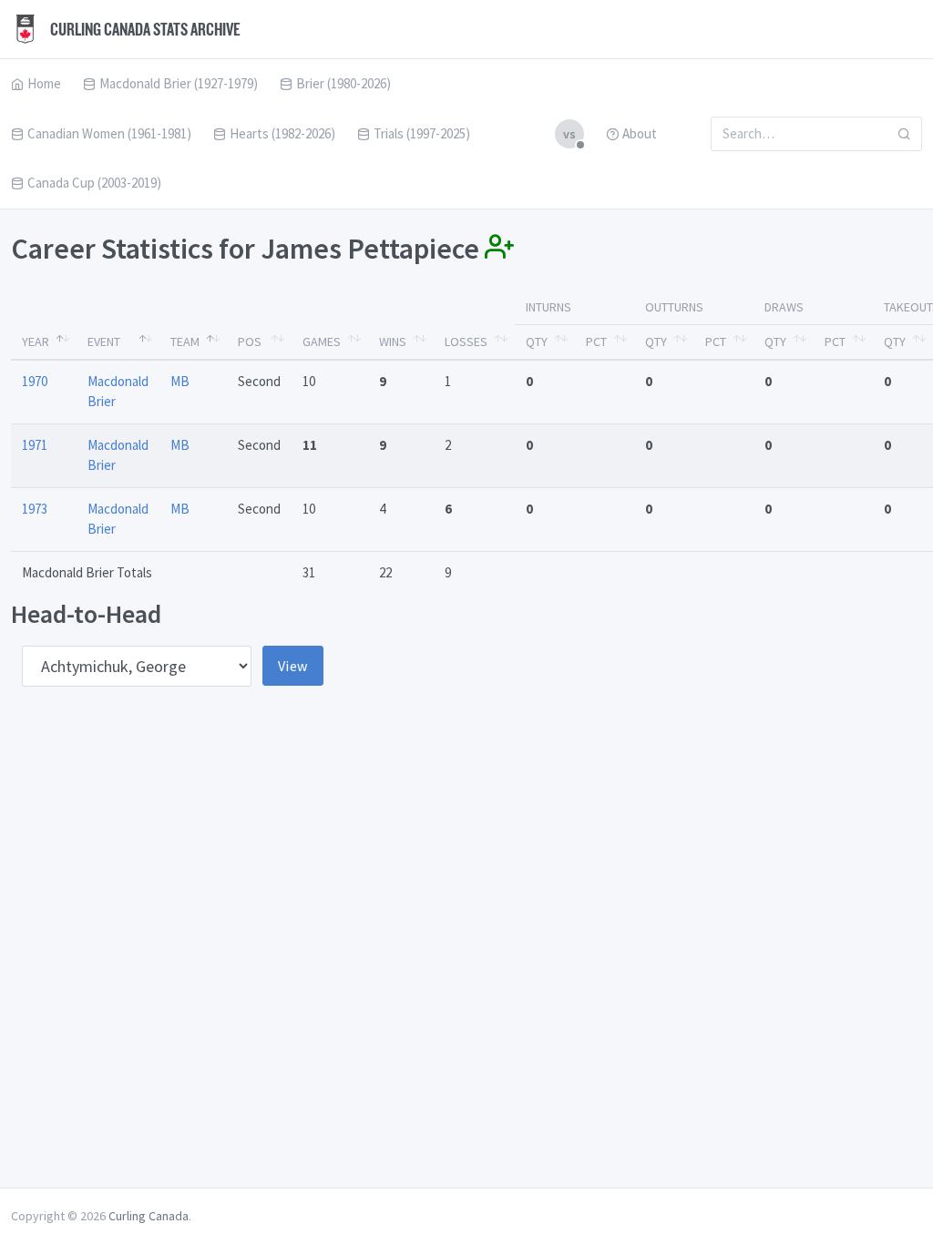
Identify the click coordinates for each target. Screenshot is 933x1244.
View (293, 666)
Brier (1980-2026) (343, 83)
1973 (34, 508)
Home (44, 83)
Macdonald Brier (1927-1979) (178, 83)
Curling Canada (148, 1216)
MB (180, 381)
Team (185, 341)
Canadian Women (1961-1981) (109, 133)
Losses (466, 341)
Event (103, 341)
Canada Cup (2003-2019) (94, 182)
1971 (34, 445)
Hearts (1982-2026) (282, 133)
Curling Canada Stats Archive (144, 29)
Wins (392, 341)
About (639, 133)
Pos (249, 341)
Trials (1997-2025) (422, 133)
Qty (537, 341)
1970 (34, 381)
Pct (596, 341)
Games (321, 341)
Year (35, 341)
